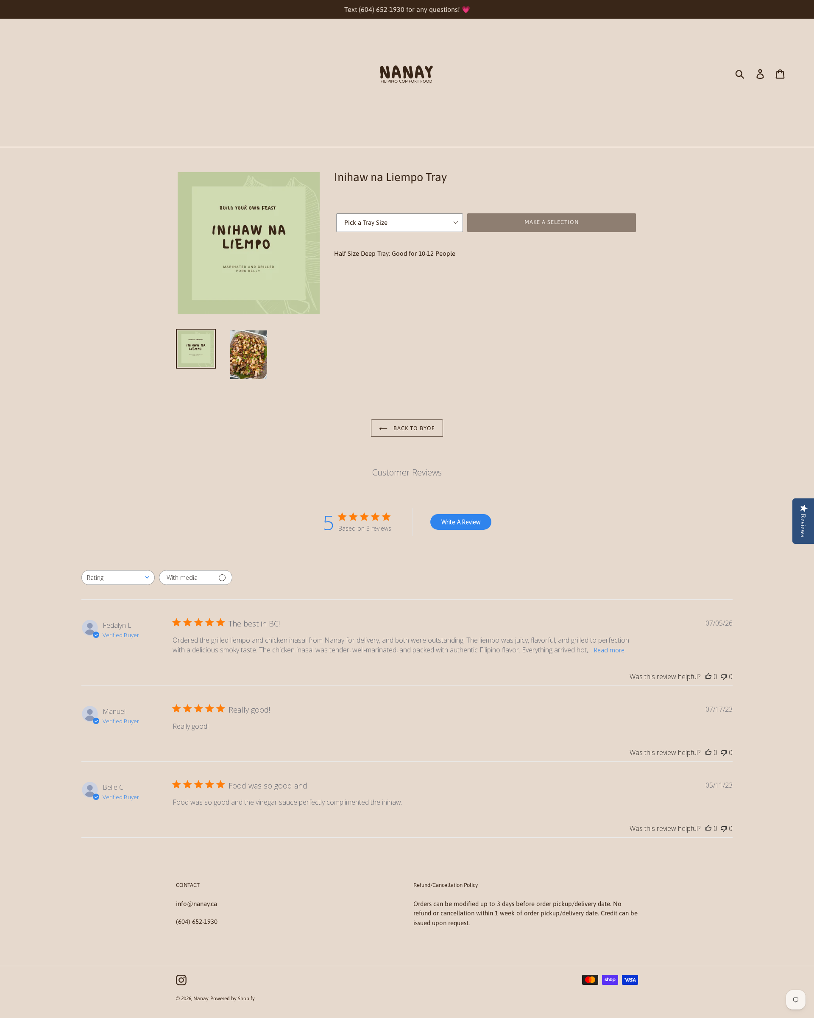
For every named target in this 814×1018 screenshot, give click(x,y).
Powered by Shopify (232, 998)
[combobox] (118, 577)
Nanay (201, 998)
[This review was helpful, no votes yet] (708, 676)
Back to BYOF (413, 428)
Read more (609, 650)
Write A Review (460, 522)
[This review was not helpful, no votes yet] (724, 676)
